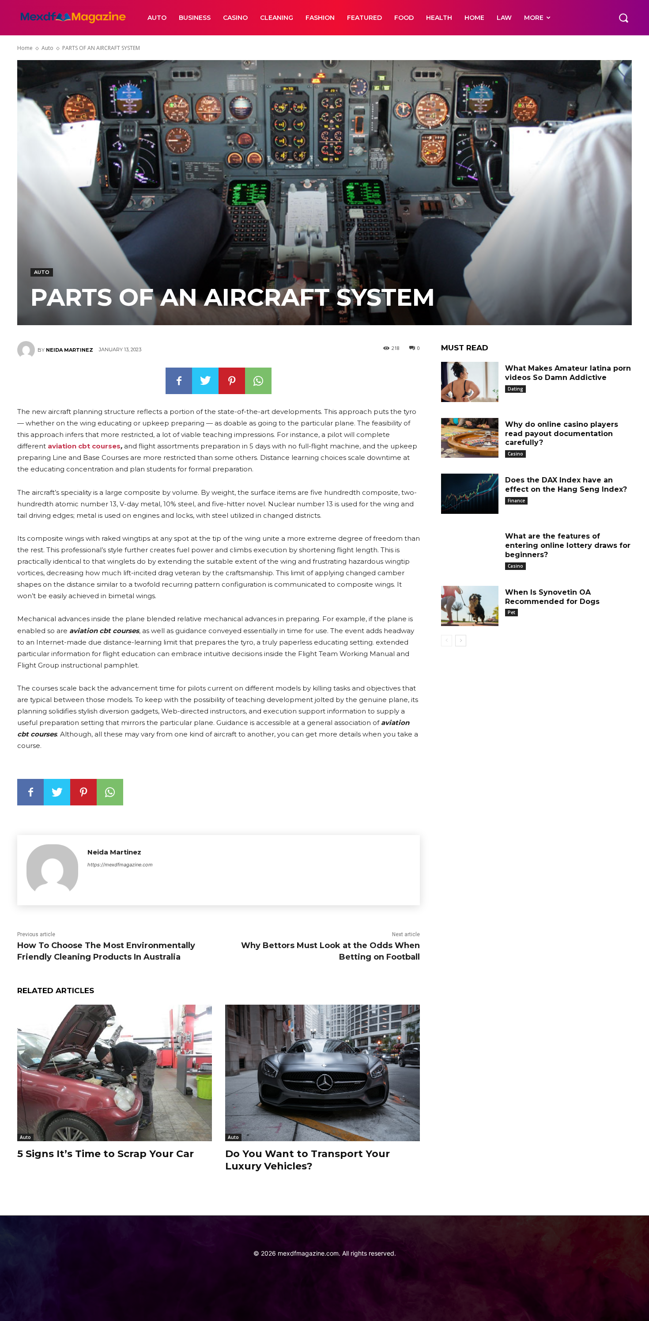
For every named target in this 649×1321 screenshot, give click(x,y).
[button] (623, 17)
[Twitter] (205, 381)
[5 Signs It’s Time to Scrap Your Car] (114, 1073)
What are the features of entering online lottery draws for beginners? (567, 545)
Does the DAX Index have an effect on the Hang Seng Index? (566, 484)
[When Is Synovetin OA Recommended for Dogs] (469, 606)
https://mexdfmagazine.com (120, 865)
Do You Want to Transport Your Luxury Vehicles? (307, 1160)
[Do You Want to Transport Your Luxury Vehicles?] (322, 1073)
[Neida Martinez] (27, 350)
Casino (515, 454)
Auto (47, 48)
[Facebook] (179, 381)
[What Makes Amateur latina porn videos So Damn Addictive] (469, 382)
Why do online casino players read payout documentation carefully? (561, 433)
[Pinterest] (232, 381)
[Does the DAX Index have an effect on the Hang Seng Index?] (469, 494)
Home (25, 48)
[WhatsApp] (258, 381)
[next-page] (460, 640)
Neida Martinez (69, 350)
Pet (511, 612)
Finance (516, 500)
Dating (515, 389)
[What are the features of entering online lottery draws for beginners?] (469, 550)
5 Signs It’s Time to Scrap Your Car (105, 1154)
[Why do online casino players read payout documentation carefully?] (469, 438)
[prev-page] (446, 640)
